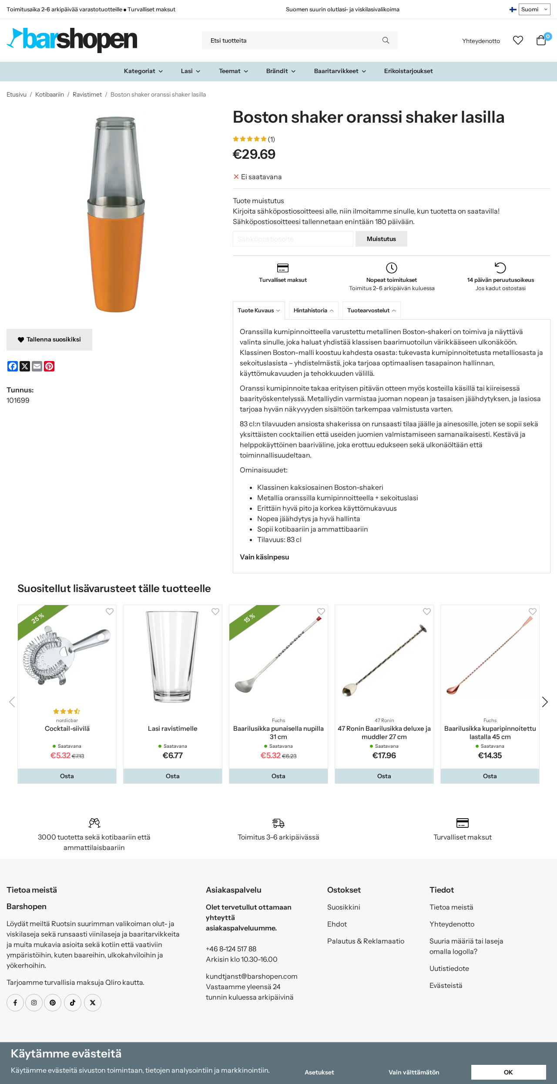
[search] (386, 40)
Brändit (277, 71)
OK (508, 1072)
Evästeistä (446, 985)
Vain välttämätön (414, 1072)
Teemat (230, 71)
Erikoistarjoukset (408, 71)
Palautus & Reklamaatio (365, 941)
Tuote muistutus (258, 200)
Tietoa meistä (451, 907)
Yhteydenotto (481, 40)
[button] (67, 776)
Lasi (187, 71)
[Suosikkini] (518, 40)
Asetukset (319, 1072)
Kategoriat (139, 71)
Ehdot (337, 924)
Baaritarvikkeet (336, 71)
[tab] (261, 310)
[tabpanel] (391, 446)
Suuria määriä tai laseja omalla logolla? (466, 946)
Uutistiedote (449, 968)
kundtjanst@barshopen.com (252, 976)
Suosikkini (343, 907)
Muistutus (381, 239)
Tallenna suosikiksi (52, 339)
